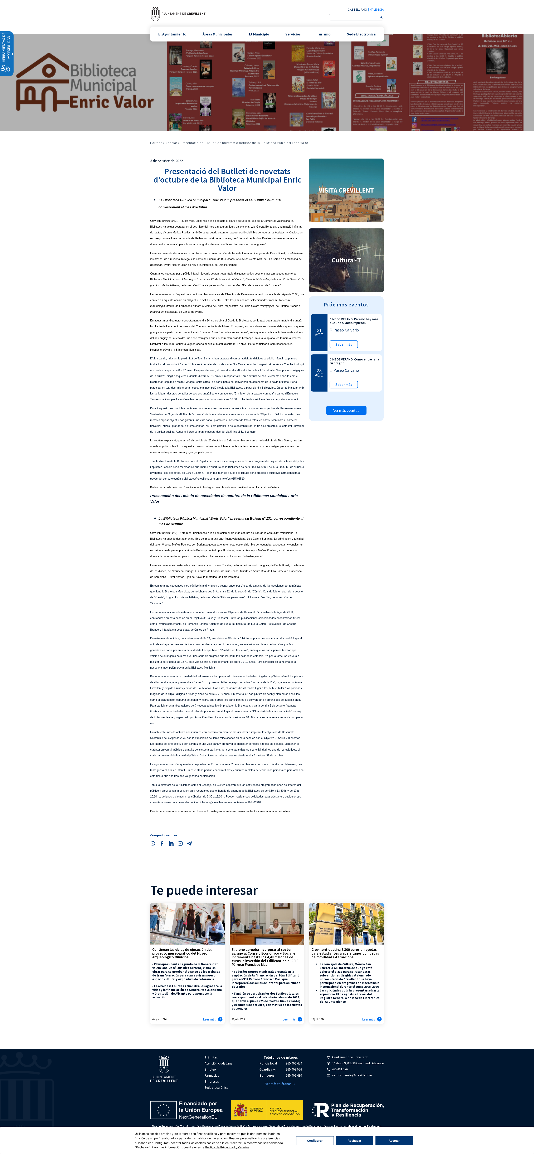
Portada (156, 143)
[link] (178, 13)
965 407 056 (294, 1069)
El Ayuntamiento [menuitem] (172, 33)
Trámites (211, 1057)
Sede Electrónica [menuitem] (361, 33)
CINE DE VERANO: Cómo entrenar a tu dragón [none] (354, 361)
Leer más (209, 1019)
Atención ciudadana (218, 1063)
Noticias (171, 143)
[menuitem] (218, 1057)
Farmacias (212, 1075)
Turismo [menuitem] (323, 33)
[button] (152, 843)
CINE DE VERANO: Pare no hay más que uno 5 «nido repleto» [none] (354, 321)
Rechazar (354, 1140)
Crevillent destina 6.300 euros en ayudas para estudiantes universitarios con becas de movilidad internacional (345, 953)
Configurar (315, 1140)
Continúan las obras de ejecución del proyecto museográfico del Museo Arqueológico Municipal (182, 953)
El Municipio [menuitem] (259, 33)
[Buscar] (381, 17)
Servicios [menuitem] (293, 33)
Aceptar (394, 1140)
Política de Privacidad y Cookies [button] (227, 1147)
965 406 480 (294, 1075)
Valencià (377, 9)
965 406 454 (294, 1063)
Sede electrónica (216, 1087)
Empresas (212, 1081)
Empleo (210, 1069)
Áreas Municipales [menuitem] (218, 33)
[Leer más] (220, 1019)
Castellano (357, 9)
